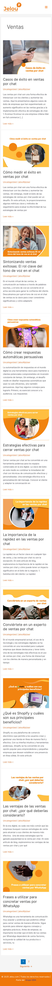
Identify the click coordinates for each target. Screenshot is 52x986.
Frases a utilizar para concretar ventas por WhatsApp (20, 901)
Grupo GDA (31, 980)
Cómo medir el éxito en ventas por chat (22, 174)
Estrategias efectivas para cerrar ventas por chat (24, 447)
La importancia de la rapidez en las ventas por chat (23, 539)
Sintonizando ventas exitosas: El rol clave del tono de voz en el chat (22, 266)
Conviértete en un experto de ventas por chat (24, 627)
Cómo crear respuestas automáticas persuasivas (23, 354)
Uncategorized (10, 89)
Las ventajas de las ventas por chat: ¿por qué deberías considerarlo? (25, 810)
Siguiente (26, 966)
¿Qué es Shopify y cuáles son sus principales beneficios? (23, 717)
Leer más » (8, 123)
